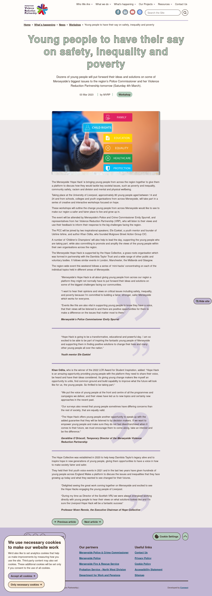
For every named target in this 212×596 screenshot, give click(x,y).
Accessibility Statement (148, 569)
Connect (184, 587)
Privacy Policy (143, 558)
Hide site (204, 301)
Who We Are (83, 4)
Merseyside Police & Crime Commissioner (104, 552)
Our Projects (146, 4)
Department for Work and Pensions (99, 575)
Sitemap (139, 575)
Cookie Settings (169, 536)
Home (27, 24)
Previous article (66, 522)
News (62, 24)
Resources (164, 4)
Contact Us (181, 4)
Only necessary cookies (25, 584)
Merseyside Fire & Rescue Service (99, 563)
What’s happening (123, 4)
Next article (93, 522)
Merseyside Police (90, 558)
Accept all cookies (21, 576)
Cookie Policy (143, 563)
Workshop (75, 24)
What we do (102, 4)
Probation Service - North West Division (102, 569)
